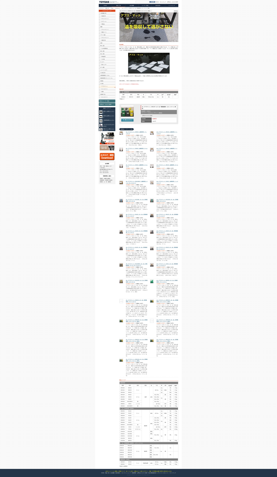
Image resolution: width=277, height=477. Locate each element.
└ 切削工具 (103, 40)
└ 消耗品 (102, 24)
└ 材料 (102, 91)
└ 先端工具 (103, 16)
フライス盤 (102, 34)
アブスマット (117, 8)
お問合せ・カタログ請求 (172, 1)
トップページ (101, 8)
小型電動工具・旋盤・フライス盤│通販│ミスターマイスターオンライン (127, 120)
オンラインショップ (126, 472)
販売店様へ (158, 5)
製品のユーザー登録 (104, 101)
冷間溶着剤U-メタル (104, 75)
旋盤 (101, 26)
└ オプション (103, 21)
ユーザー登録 (145, 5)
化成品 (101, 80)
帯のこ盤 (102, 45)
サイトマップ (163, 1)
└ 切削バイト (103, 32)
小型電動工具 (103, 13)
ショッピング (171, 5)
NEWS (157, 1)
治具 (101, 43)
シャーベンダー (103, 70)
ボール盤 (102, 67)
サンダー (102, 61)
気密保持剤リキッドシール (106, 78)
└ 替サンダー (103, 64)
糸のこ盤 (102, 51)
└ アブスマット (104, 86)
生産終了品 (102, 94)
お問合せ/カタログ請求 (147, 115)
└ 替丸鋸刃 (103, 56)
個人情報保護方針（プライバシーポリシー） (158, 472)
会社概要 (132, 5)
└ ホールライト (104, 89)
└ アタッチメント (104, 18)
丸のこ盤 (102, 53)
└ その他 (102, 59)
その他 (112, 8)
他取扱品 (176, 10)
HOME (105, 5)
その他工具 (102, 72)
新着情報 (134, 472)
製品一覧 (118, 5)
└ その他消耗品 (104, 48)
